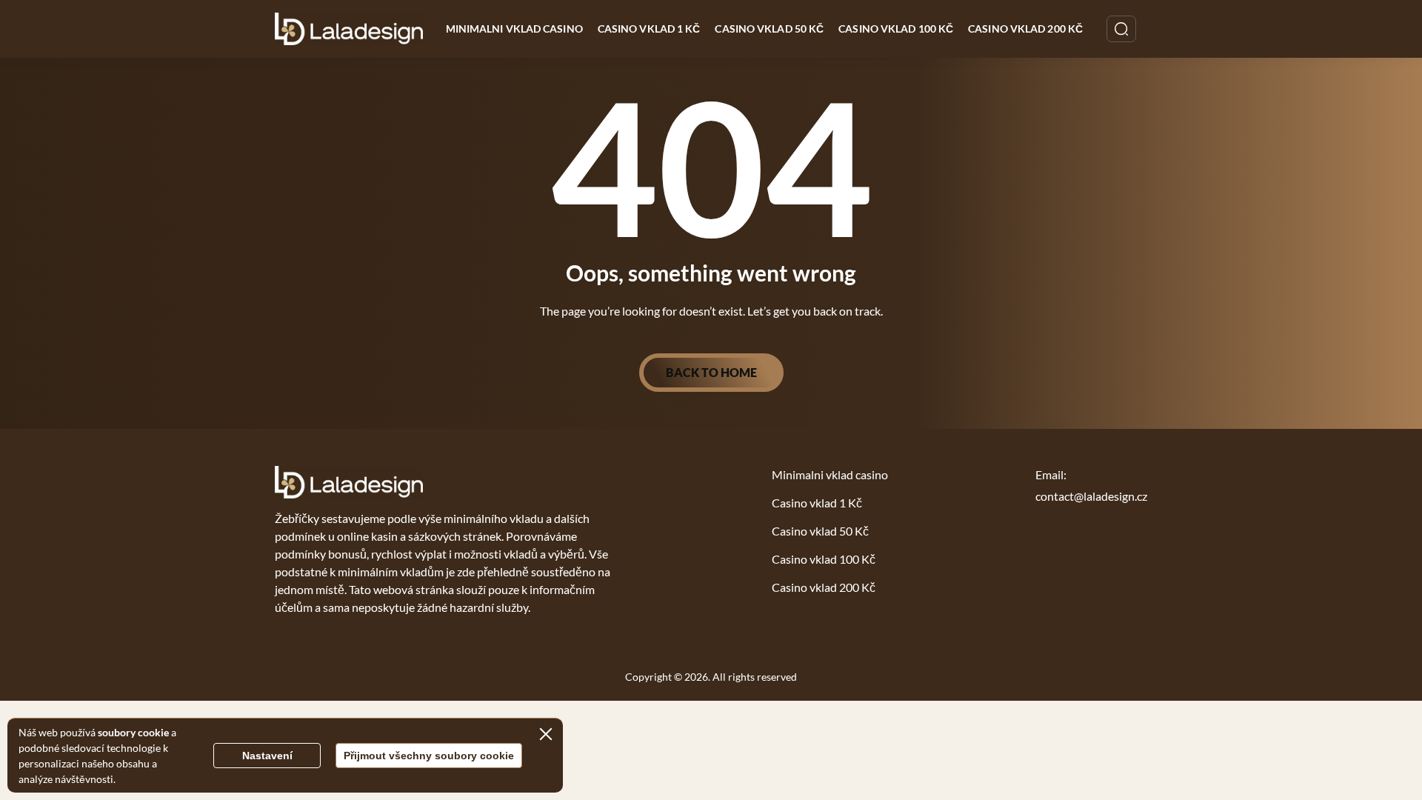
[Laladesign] (349, 29)
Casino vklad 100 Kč (895, 28)
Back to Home (711, 372)
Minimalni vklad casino (514, 28)
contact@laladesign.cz (1091, 496)
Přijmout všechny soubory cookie (429, 755)
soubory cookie (133, 732)
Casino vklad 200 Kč (1025, 28)
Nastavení (267, 755)
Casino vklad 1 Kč (649, 28)
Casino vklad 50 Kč (769, 28)
